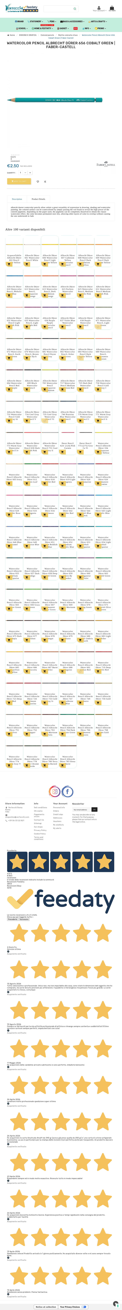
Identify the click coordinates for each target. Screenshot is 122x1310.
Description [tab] (17, 199)
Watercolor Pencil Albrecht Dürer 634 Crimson (50, 509)
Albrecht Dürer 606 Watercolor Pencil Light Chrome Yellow (50, 259)
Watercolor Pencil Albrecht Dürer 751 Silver (14, 729)
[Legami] (75, 28)
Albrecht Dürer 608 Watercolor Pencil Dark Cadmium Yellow (85, 260)
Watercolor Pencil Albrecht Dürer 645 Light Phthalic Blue (103, 509)
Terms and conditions (38, 838)
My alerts (57, 828)
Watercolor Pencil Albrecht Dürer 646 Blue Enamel (14, 541)
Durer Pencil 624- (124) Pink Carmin (67, 445)
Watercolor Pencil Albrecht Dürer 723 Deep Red (14, 697)
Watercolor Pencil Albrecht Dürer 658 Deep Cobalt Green (49, 572)
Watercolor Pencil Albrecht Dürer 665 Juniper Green (14, 603)
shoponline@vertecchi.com (17, 817)
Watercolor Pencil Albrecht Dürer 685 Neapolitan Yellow (14, 667)
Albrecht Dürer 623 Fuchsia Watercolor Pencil (68, 290)
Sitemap (38, 823)
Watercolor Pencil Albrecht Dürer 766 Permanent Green (85, 730)
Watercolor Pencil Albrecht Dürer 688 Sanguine (67, 666)
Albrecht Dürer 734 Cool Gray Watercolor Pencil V (32, 415)
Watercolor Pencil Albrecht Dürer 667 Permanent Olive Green (50, 605)
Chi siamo (38, 811)
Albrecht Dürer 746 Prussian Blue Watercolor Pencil (68, 415)
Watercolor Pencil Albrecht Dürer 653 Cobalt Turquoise (85, 542)
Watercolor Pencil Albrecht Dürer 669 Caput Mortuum (67, 603)
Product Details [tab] (38, 199)
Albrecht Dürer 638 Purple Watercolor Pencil (85, 321)
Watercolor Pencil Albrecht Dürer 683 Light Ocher (103, 635)
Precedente (12, 919)
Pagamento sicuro (39, 815)
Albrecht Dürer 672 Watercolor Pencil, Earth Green (14, 353)
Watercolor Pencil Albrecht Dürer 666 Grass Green (32, 603)
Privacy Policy (40, 830)
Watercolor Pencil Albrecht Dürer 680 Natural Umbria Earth (85, 636)
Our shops (38, 827)
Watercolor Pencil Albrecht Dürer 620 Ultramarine (85, 478)
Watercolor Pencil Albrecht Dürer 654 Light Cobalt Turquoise (103, 542)
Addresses (57, 818)
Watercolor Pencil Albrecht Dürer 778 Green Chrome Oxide (32, 761)
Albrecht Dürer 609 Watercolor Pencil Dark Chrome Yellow (103, 259)
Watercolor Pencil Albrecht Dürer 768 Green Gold (103, 729)
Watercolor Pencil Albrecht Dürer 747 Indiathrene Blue (67, 699)
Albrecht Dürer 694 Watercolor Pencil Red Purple (14, 384)
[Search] (75, 9)
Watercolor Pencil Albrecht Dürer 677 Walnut (32, 635)
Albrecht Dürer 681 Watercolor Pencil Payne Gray (50, 353)
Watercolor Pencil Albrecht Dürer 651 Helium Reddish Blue (50, 542)
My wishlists (58, 825)
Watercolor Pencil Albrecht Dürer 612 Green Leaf (32, 478)
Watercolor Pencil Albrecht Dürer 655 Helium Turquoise (14, 573)
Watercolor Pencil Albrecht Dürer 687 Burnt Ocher (50, 666)
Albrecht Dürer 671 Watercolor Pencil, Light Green (103, 321)
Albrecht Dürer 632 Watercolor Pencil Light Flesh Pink (14, 321)
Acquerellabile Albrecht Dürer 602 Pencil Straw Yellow (14, 259)
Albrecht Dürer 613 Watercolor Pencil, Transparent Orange (32, 291)
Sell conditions (40, 808)
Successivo (24, 919)
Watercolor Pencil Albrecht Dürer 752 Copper (32, 729)
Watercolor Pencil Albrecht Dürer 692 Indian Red (85, 666)
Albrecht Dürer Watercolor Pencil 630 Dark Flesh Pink (32, 447)
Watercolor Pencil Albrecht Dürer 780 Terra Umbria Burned (50, 760)
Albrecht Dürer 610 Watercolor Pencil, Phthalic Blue (14, 290)
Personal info (59, 808)
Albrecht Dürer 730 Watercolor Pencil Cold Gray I (103, 384)
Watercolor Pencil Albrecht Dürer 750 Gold (103, 696)
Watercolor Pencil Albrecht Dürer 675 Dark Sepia (14, 635)
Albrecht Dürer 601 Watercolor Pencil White (32, 257)
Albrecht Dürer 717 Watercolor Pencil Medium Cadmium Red (67, 384)
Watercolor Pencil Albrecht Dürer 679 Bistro (67, 635)
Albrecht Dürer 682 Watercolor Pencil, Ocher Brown (67, 353)
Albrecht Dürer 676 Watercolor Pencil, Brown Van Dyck (32, 353)
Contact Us (39, 820)
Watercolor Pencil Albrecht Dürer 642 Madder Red (67, 509)
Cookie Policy (40, 834)
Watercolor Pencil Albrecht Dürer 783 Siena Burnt (67, 760)
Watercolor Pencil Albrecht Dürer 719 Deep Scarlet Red (103, 666)
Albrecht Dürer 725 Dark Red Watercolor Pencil (85, 384)
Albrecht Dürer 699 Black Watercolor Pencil (32, 384)
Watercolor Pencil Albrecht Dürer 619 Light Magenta (67, 478)
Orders (56, 811)
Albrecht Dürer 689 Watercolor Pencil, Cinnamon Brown (103, 354)
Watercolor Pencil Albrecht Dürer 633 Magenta (32, 509)
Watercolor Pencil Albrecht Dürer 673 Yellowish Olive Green (103, 605)
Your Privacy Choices (70, 1307)
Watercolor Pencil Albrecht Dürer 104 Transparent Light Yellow (103, 448)
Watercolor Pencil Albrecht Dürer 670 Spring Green (85, 603)
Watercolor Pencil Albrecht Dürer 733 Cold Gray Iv (50, 697)
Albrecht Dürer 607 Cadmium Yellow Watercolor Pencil (68, 260)
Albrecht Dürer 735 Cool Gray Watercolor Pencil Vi (50, 415)
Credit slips (58, 814)
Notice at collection (46, 1307)
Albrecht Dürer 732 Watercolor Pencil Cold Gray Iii (14, 415)
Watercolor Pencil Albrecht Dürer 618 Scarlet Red (50, 478)
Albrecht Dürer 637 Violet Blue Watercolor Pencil (67, 321)
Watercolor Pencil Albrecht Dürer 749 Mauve (85, 697)
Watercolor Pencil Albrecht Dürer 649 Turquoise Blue (32, 541)
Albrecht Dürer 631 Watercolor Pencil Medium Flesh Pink (103, 290)
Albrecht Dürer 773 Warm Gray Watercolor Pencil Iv (14, 447)
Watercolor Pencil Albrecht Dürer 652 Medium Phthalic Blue (67, 542)
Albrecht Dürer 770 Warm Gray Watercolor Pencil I (85, 415)
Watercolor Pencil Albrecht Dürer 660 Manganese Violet (85, 573)
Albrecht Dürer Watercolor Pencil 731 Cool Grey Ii (50, 447)
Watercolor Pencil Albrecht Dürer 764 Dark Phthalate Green (67, 729)
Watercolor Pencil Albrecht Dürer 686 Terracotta (32, 666)
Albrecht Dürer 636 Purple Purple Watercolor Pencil (50, 323)
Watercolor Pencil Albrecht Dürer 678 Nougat (50, 635)
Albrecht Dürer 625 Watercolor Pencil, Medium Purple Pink (85, 290)
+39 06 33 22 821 (16, 821)
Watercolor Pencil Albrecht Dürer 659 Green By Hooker (67, 573)
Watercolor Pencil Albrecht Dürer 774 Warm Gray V (14, 760)
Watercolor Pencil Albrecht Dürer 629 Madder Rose (14, 509)
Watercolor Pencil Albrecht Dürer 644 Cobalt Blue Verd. (85, 511)
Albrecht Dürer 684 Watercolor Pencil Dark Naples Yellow (85, 353)
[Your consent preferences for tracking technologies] (118, 1306)
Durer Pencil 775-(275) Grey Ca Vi (85, 445)
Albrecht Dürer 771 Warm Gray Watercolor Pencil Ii (103, 415)
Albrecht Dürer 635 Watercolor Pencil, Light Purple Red (32, 321)
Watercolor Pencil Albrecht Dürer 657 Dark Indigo (32, 572)
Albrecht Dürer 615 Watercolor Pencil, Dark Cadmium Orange (50, 291)
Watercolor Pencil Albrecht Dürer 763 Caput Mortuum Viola (49, 730)
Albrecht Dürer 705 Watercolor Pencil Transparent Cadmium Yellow (50, 387)
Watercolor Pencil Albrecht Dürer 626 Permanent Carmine (103, 479)
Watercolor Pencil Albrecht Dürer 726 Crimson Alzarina (32, 699)
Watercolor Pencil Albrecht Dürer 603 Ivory (14, 477)
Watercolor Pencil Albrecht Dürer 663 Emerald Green (103, 572)
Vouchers (57, 821)
